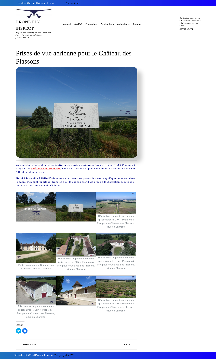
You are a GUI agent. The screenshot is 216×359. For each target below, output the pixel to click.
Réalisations (107, 24)
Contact (137, 24)
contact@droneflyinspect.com (36, 3)
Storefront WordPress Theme (33, 355)
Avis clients (123, 24)
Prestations (92, 24)
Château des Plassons (46, 168)
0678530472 (186, 29)
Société (78, 24)
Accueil (67, 24)
